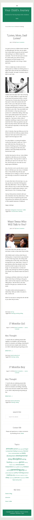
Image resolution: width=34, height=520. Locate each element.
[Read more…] (8, 350)
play (23, 470)
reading (17, 357)
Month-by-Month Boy (15, 400)
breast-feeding (13, 451)
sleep (7, 477)
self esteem (17, 475)
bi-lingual (26, 449)
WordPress (18, 513)
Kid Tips (12, 311)
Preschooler (19, 209)
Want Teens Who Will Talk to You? (17, 223)
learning (15, 466)
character (25, 451)
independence (9, 467)
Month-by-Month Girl (15, 355)
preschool (26, 472)
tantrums (17, 477)
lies (18, 466)
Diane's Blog (8, 493)
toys (13, 480)
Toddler (24, 209)
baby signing (20, 449)
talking (21, 313)
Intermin (7, 497)
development (11, 456)
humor (10, 464)
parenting (17, 313)
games (21, 462)
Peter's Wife (8, 501)
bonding (7, 451)
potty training (18, 473)
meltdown (26, 467)
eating (24, 459)
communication (14, 211)
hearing (26, 462)
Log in (22, 513)
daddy (24, 453)
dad (20, 453)
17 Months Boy (17, 367)
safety (13, 475)
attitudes (9, 449)
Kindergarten (13, 209)
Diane (22, 433)
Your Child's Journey (17, 10)
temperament (22, 477)
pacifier (8, 470)
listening (20, 211)
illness (14, 464)
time (27, 477)
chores (9, 453)
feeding (9, 462)
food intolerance (15, 462)
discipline (17, 459)
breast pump (20, 451)
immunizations (20, 464)
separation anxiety (24, 475)
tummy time (18, 480)
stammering (11, 477)
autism (16, 449)
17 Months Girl (17, 323)
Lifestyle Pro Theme (18, 511)
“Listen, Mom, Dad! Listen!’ (17, 37)
